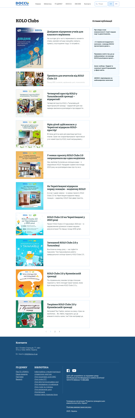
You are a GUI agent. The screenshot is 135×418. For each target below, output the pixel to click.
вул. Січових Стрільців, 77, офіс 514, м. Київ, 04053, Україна (28, 349)
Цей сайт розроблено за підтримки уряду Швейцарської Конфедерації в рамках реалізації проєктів (85, 378)
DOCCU (77, 380)
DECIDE (85, 380)
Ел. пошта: (20, 354)
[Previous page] (46, 331)
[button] (38, 4)
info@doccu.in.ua (30, 354)
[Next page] (59, 331)
